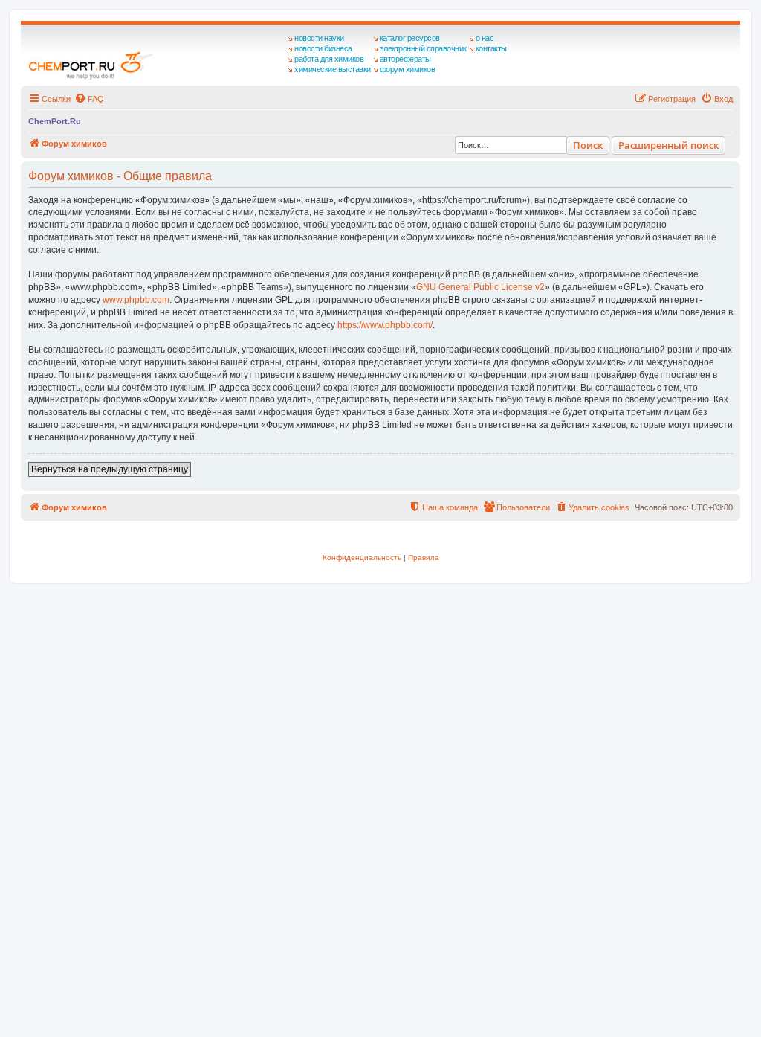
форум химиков (407, 69)
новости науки (319, 37)
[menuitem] (89, 99)
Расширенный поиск (668, 145)
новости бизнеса (323, 48)
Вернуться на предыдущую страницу (109, 469)
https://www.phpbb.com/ (385, 325)
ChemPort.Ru (54, 121)
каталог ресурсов (410, 37)
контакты (491, 48)
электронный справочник (423, 48)
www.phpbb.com (136, 300)
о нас (485, 37)
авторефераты (405, 58)
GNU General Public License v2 (480, 287)
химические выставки (332, 69)
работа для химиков (328, 58)
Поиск (588, 145)
